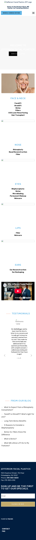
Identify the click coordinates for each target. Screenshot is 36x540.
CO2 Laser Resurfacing (18, 113)
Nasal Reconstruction (18, 152)
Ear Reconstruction (18, 270)
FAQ (3, 531)
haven (10, 519)
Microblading (18, 194)
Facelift (18, 103)
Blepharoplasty (18, 189)
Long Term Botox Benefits (15, 421)
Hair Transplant (18, 115)
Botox (18, 108)
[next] (29, 354)
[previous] (6, 354)
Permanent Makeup (18, 196)
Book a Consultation (18, 54)
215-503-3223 (12, 478)
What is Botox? (10, 439)
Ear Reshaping (18, 272)
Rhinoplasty (18, 150)
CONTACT (6, 529)
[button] (33, 12)
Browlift (18, 106)
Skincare (18, 198)
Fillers (18, 110)
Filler (18, 154)
